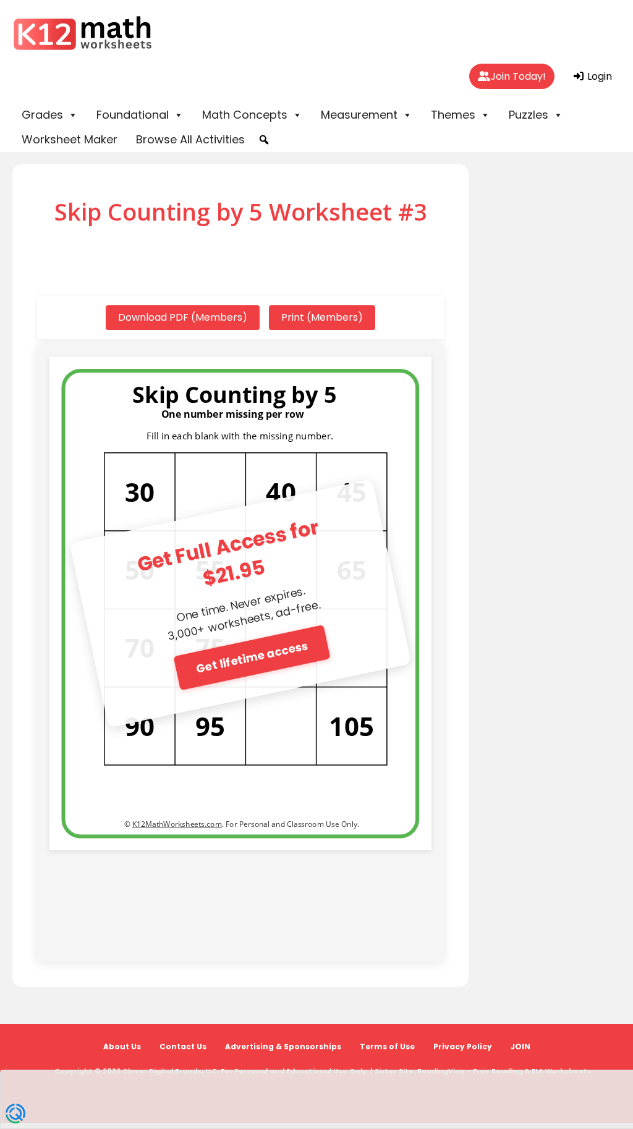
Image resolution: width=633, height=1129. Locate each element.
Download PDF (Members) (182, 317)
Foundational (132, 114)
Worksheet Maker (69, 139)
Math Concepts (244, 114)
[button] (264, 140)
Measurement (359, 114)
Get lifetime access (252, 657)
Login (598, 76)
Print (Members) (322, 317)
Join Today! (518, 76)
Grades (42, 114)
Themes (453, 114)
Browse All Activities (190, 139)
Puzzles (528, 114)
